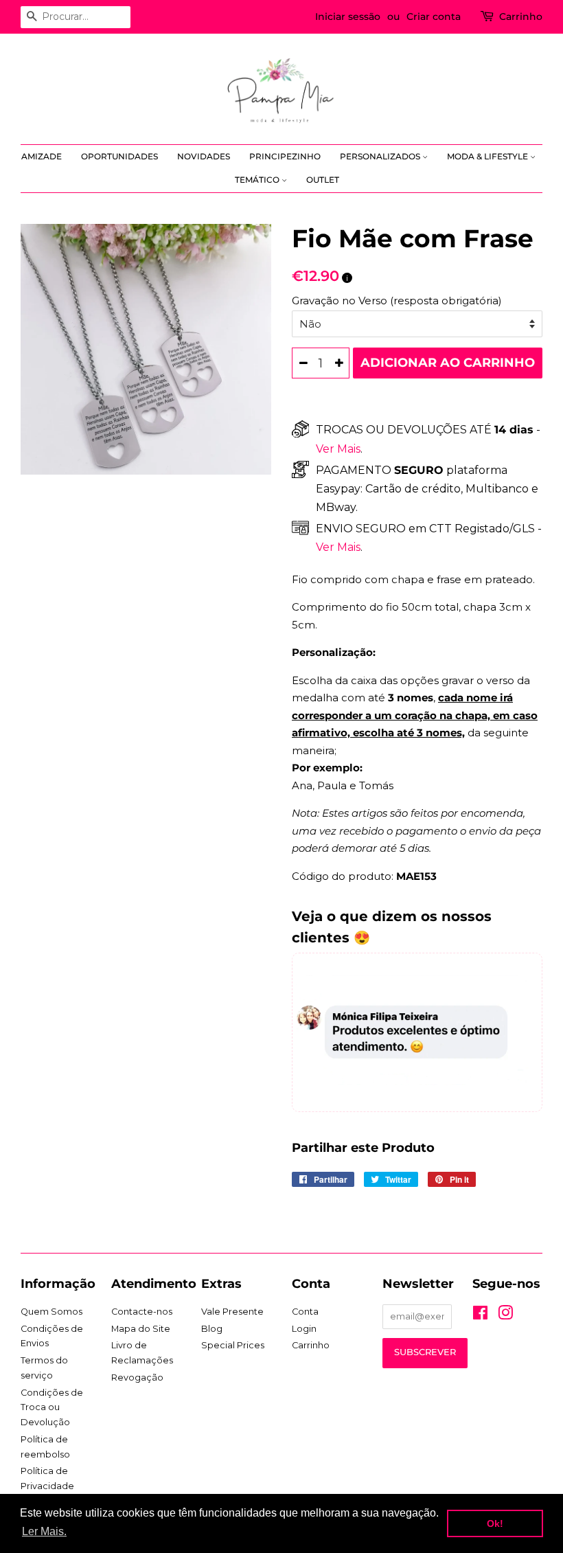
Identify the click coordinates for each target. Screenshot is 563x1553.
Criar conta (433, 16)
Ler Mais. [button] (44, 1531)
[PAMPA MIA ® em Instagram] (505, 1316)
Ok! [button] (495, 1523)
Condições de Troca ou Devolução (52, 1407)
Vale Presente (232, 1311)
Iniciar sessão (347, 16)
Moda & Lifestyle (488, 156)
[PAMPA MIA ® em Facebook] (480, 1316)
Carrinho (520, 16)
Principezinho (285, 156)
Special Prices (232, 1345)
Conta (305, 1311)
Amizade (41, 156)
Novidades (203, 156)
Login (304, 1329)
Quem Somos (51, 1311)
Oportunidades (119, 156)
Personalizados (381, 156)
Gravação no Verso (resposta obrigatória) (397, 300)
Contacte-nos (141, 1311)
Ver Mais (338, 448)
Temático (258, 179)
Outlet (322, 179)
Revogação (137, 1377)
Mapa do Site (140, 1329)
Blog (211, 1329)
